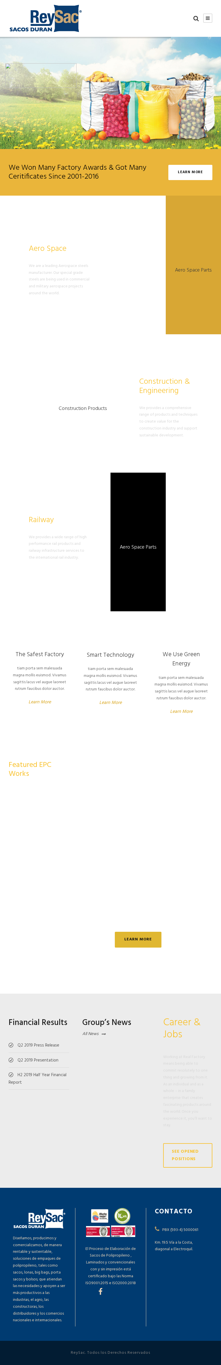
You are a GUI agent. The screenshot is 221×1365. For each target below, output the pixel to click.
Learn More (39, 702)
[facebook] (100, 1292)
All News (90, 1033)
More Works (192, 764)
